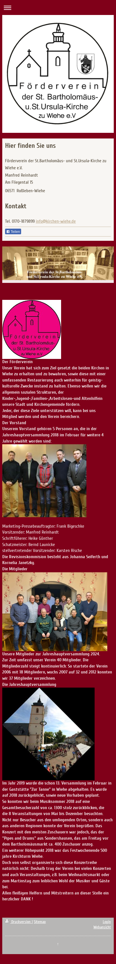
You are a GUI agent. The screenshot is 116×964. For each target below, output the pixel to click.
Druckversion (21, 921)
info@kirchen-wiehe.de (56, 221)
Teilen (15, 232)
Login (107, 921)
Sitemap (40, 921)
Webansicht (102, 927)
